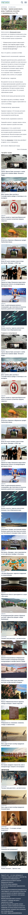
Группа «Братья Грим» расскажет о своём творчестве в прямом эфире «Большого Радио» (13, 173)
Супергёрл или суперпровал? (9, 849)
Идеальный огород (15, 32)
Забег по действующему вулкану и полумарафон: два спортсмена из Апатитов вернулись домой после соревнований (13, 307)
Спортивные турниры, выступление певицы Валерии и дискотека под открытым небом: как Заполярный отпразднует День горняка (13, 531)
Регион (3, 326)
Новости (3, 169)
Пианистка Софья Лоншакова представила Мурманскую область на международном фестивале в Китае (13, 284)
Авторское (3, 636)
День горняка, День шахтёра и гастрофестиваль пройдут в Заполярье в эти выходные (14, 196)
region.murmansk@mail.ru (15, 913)
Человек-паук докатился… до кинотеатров (13, 638)
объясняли (10, 140)
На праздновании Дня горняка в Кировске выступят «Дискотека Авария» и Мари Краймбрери (13, 617)
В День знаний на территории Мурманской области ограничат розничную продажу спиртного (13, 219)
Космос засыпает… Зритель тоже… (11, 868)
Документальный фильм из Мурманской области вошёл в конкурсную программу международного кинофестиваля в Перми (13, 659)
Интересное (4, 7)
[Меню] (25, 2)
